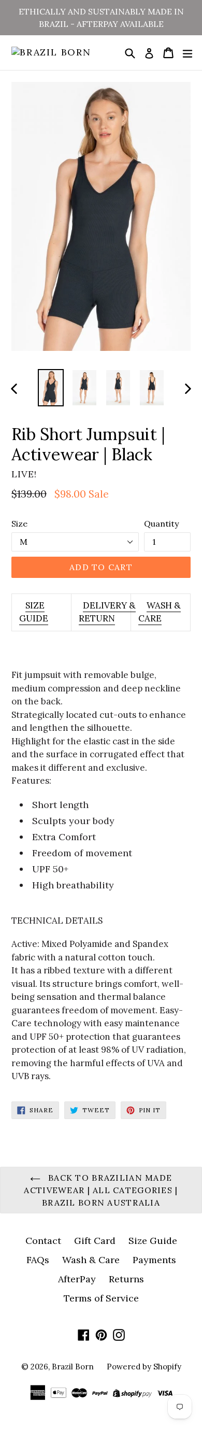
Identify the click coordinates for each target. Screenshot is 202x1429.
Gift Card (95, 1241)
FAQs (37, 1260)
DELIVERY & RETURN (107, 612)
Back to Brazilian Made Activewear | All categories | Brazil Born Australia (101, 1190)
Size (19, 523)
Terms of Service (101, 1298)
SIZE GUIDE (33, 612)
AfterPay (77, 1279)
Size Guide (152, 1241)
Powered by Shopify (144, 1366)
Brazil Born (73, 1366)
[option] (50, 387)
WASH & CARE (159, 612)
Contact (43, 1241)
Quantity (161, 523)
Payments (154, 1260)
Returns (126, 1279)
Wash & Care (91, 1260)
